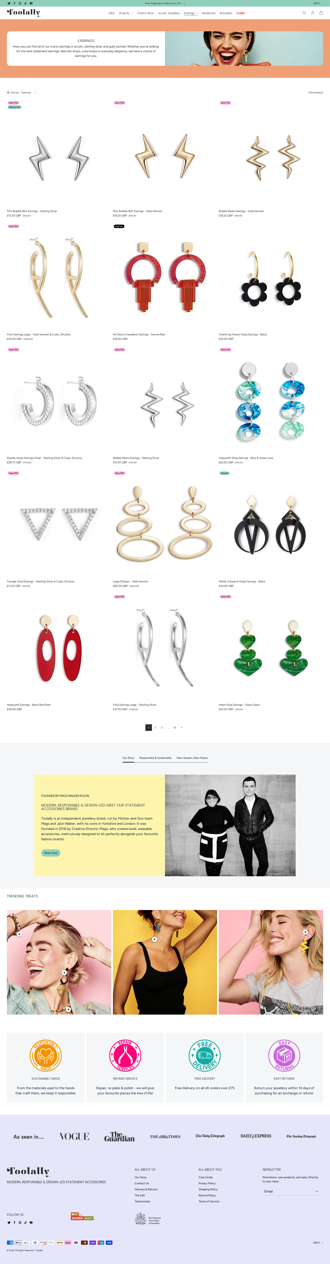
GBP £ (316, 3)
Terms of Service (209, 1201)
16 (175, 727)
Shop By (124, 13)
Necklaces (209, 13)
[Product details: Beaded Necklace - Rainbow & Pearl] (68, 1009)
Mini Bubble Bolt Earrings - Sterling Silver (32, 211)
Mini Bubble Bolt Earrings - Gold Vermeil (137, 211)
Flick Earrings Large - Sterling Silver (134, 704)
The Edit (140, 1195)
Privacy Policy (207, 1183)
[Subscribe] (316, 1191)
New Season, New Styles (192, 757)
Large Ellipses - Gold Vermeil (130, 581)
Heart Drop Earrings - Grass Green (239, 704)
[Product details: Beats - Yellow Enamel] (305, 932)
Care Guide (206, 1177)
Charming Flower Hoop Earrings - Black (243, 334)
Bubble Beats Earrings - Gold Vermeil (241, 211)
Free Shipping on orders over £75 (163, 3)
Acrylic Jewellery (169, 13)
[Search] (304, 13)
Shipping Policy (208, 1189)
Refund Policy (207, 1195)
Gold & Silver (145, 13)
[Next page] (181, 727)
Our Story (128, 757)
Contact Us (142, 1183)
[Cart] (321, 13)
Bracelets (226, 13)
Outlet (240, 13)
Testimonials (142, 1201)
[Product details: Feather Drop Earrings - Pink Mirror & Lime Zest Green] (64, 972)
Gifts (111, 13)
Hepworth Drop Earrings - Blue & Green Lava (246, 458)
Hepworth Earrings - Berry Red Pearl (29, 704)
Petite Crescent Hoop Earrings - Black (242, 581)
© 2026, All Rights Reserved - (21, 1250)
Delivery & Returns (146, 1189)
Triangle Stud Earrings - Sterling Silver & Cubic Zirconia (40, 581)
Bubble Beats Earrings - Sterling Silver (136, 458)
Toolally (39, 1250)
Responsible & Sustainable (155, 757)
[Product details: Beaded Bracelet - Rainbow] (19, 934)
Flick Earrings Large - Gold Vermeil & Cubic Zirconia (38, 334)
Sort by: (15, 92)
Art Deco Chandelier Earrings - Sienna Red (139, 334)
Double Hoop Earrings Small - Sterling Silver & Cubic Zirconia (44, 458)
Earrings (189, 13)
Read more (50, 853)
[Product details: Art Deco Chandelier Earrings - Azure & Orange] (154, 939)
